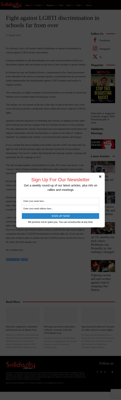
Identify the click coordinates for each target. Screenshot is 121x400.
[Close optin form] (101, 177)
